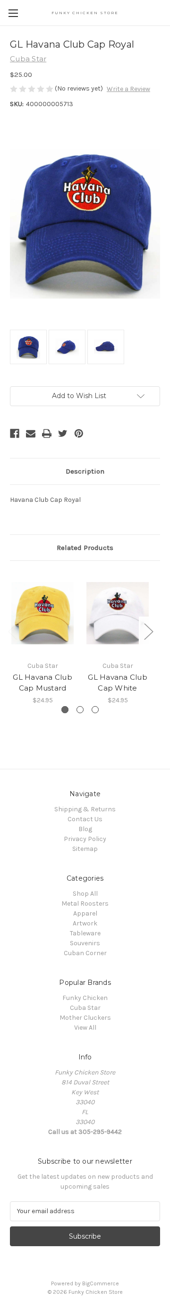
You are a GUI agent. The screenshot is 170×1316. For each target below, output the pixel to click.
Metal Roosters (85, 904)
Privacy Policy (85, 839)
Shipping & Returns (85, 809)
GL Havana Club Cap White (117, 682)
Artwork (85, 923)
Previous (12, 630)
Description (85, 471)
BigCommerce (100, 1283)
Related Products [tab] (85, 547)
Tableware (85, 933)
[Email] (30, 433)
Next (148, 630)
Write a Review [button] (128, 89)
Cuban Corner (85, 953)
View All (85, 1028)
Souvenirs (85, 943)
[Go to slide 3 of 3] (95, 709)
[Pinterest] (79, 433)
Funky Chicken (85, 998)
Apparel (85, 913)
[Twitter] (63, 433)
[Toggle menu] (13, 13)
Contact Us (85, 819)
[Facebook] (14, 433)
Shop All (85, 894)
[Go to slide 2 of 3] (80, 709)
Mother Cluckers (85, 1018)
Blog (85, 829)
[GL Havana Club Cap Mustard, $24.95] (42, 613)
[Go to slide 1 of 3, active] (64, 709)
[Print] (46, 433)
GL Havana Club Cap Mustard (42, 682)
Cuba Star (85, 1008)
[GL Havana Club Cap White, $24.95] (117, 613)
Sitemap (85, 849)
